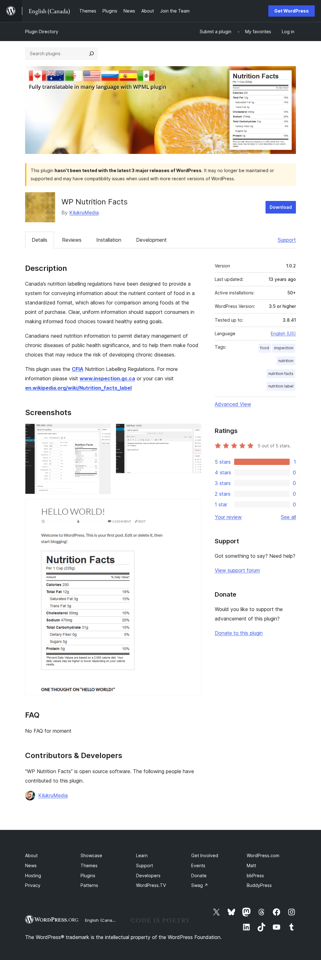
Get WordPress (291, 10)
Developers (148, 875)
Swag (199, 885)
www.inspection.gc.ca (107, 378)
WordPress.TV (151, 885)
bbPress (255, 875)
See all (288, 517)
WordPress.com (263, 855)
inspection (283, 347)
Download (281, 207)
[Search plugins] (91, 53)
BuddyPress (259, 885)
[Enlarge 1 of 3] (102, 432)
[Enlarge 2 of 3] (193, 432)
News (31, 865)
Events (198, 865)
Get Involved (204, 855)
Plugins (88, 875)
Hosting (33, 875)
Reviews (72, 240)
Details (39, 240)
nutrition (285, 360)
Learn (142, 855)
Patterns (89, 885)
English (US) (283, 333)
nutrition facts (280, 373)
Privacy (32, 885)
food (264, 347)
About (31, 855)
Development (151, 240)
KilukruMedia (84, 212)
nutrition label (280, 386)
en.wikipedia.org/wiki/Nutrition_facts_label (78, 388)
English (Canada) (101, 920)
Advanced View (233, 404)
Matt (251, 865)
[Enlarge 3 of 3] (193, 507)
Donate (199, 875)
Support (287, 240)
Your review (228, 517)
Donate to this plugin (239, 633)
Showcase (91, 855)
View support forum (237, 570)
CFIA (77, 369)
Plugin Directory (41, 31)
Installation (108, 240)
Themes (89, 865)
